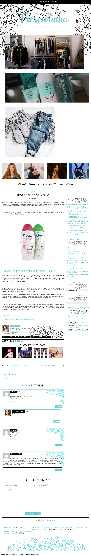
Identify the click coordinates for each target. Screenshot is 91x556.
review (84, 230)
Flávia (13, 430)
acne (79, 204)
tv (74, 234)
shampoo (82, 233)
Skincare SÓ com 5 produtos (76, 266)
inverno (86, 223)
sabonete (73, 233)
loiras (76, 225)
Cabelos (22, 184)
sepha (77, 233)
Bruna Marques (70, 208)
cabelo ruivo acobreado (81, 209)
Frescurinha (46, 520)
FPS (73, 223)
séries (87, 233)
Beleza (32, 184)
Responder (59, 406)
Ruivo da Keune (72, 248)
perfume (69, 230)
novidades (18, 337)
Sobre (40, 2)
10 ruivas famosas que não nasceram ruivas (77, 326)
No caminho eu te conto (12, 554)
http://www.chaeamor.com (10, 401)
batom (85, 207)
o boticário (77, 228)
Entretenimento (47, 184)
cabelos (72, 211)
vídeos (80, 234)
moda (79, 225)
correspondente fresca (73, 219)
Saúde (32, 191)
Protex (27, 337)
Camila (13, 392)
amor (69, 206)
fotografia (70, 223)
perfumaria (86, 228)
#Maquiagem (71, 204)
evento (87, 221)
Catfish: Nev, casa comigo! (50, 365)
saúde (47, 337)
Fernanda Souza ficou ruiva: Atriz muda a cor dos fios (77, 250)
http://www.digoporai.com (10, 440)
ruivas (68, 233)
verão (76, 234)
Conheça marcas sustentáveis (77, 260)
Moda (61, 184)
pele (81, 227)
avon (82, 207)
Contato (54, 2)
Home (35, 2)
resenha (79, 230)
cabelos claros (82, 211)
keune (72, 225)
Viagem (69, 184)
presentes (74, 230)
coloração (74, 216)
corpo (85, 217)
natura (83, 225)
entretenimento (78, 221)
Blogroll (46, 2)
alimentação (84, 204)
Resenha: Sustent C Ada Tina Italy (77, 330)
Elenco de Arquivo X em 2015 (15, 365)
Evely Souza (15, 326)
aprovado (76, 207)
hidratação (78, 223)
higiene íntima (8, 337)
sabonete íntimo (37, 337)
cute (69, 221)
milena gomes (16, 454)
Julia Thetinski (18, 411)
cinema (85, 214)
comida (81, 217)
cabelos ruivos (75, 214)
